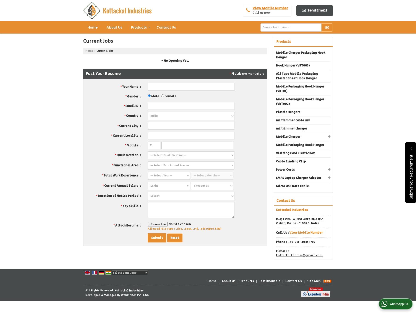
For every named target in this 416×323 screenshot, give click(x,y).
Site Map (314, 281)
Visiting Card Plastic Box (295, 153)
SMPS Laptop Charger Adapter (298, 178)
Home (93, 27)
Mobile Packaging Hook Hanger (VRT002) (300, 101)
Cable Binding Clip (291, 161)
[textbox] (292, 27)
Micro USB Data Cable (292, 186)
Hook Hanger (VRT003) (293, 65)
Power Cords (285, 170)
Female (170, 96)
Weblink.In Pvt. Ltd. (135, 295)
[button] (270, 8)
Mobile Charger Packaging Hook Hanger (300, 55)
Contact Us (166, 27)
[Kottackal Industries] (117, 10)
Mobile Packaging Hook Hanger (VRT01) (300, 88)
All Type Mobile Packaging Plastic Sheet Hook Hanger (297, 76)
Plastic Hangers (288, 112)
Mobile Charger (288, 137)
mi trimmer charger (291, 128)
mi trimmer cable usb (293, 120)
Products (139, 27)
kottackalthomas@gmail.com (299, 255)
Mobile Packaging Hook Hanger (300, 145)
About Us (114, 27)
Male (155, 96)
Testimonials (269, 281)
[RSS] (327, 281)
